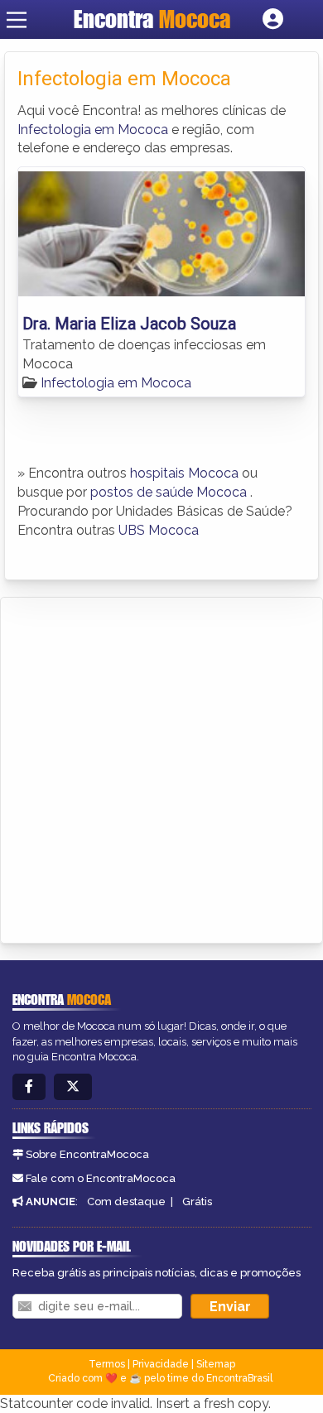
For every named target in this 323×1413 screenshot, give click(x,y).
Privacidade (161, 1364)
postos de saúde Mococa (168, 492)
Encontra (152, 19)
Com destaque (126, 1201)
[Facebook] (29, 1087)
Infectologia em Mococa (92, 129)
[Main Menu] (16, 19)
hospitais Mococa (184, 473)
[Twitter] (73, 1087)
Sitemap (215, 1364)
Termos (107, 1364)
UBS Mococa (158, 530)
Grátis (197, 1201)
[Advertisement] (161, 767)
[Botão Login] (273, 20)
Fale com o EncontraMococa (101, 1178)
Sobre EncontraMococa (87, 1154)
